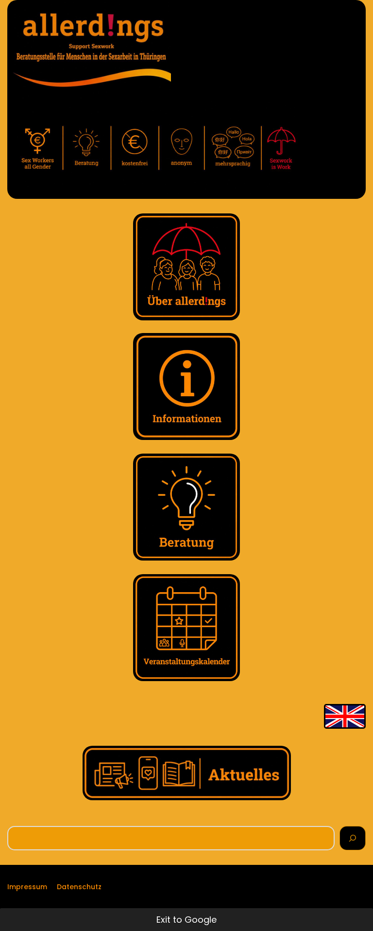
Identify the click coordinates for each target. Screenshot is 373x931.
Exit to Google (186, 919)
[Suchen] (352, 838)
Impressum (27, 887)
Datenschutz (79, 887)
